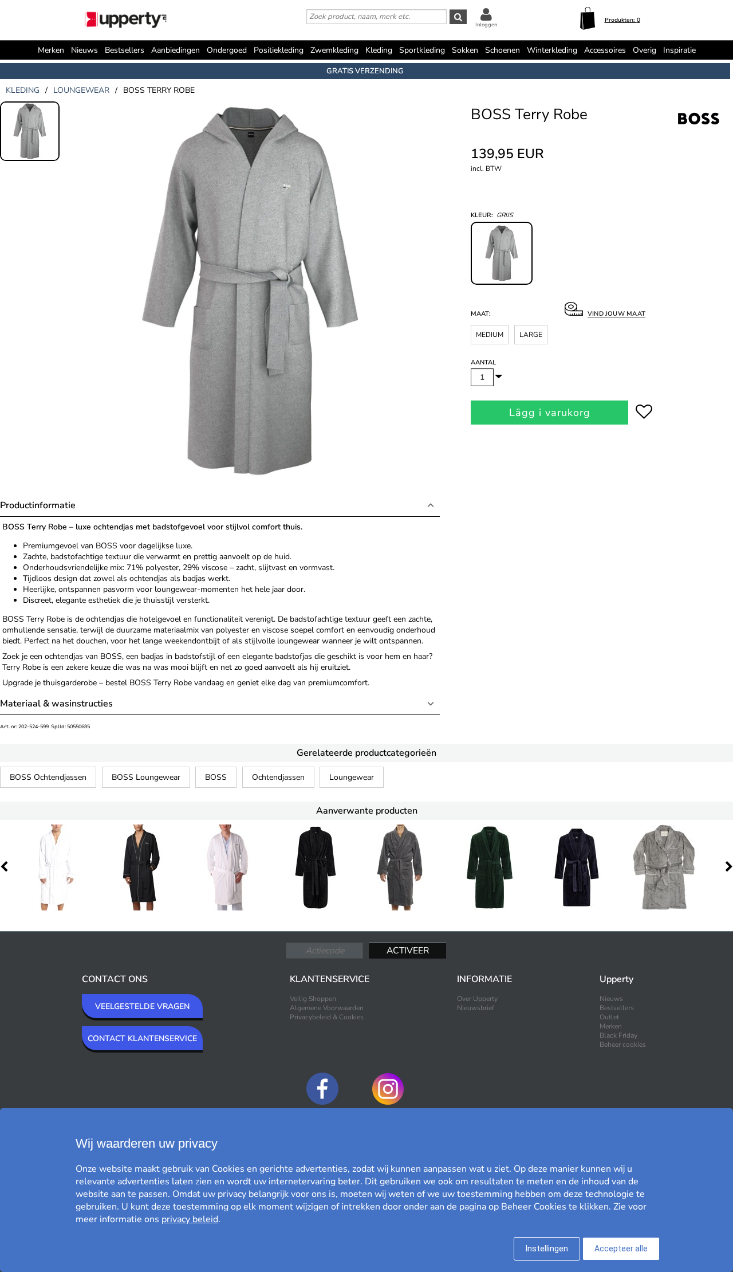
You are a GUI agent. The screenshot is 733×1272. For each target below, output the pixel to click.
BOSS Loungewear (146, 777)
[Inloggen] (486, 14)
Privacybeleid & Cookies (327, 1017)
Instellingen (547, 1248)
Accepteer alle (621, 1248)
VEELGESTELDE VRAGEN (142, 1006)
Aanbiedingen (175, 50)
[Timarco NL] (126, 21)
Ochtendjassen (278, 777)
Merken (51, 50)
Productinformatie (38, 505)
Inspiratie (679, 50)
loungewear (81, 90)
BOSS (216, 777)
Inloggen (486, 24)
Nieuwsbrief (475, 1007)
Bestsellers (124, 50)
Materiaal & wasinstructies (56, 703)
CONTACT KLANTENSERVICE (142, 1038)
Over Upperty (477, 998)
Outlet (609, 1017)
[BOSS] (698, 131)
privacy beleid (189, 1219)
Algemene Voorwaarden (327, 1007)
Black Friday (618, 1035)
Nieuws (84, 50)
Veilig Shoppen (313, 998)
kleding (23, 90)
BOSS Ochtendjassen (48, 777)
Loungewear (351, 777)
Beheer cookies (623, 1044)
